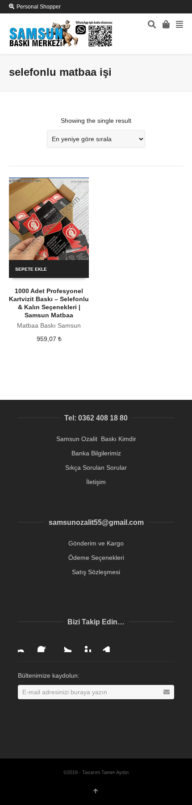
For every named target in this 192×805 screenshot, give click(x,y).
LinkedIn (103, 645)
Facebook (45, 645)
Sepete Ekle (31, 269)
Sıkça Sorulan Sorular (96, 467)
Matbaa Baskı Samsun (49, 325)
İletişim (96, 481)
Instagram (25, 645)
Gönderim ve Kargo (96, 543)
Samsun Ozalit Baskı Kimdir (96, 438)
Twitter (64, 645)
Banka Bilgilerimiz (96, 453)
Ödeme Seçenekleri (96, 557)
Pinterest (84, 645)
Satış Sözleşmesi (96, 572)
